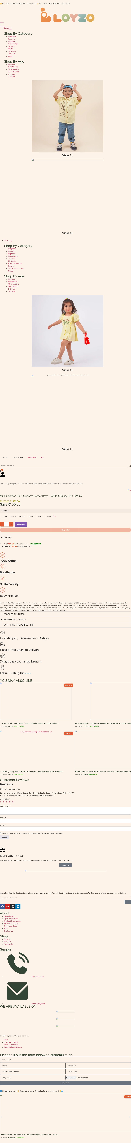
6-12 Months (26, 484)
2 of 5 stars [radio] (4, 801)
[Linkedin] (17, 906)
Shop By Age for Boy (13, 484)
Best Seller (32, 457)
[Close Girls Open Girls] (10, 241)
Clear (54, 516)
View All (67, 155)
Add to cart (21, 524)
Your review (5, 806)
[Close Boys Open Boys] (10, 28)
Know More (28, 673)
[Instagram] (12, 906)
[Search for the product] (130, 466)
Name (3, 818)
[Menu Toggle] (2, 24)
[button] (1, 1117)
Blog (42, 457)
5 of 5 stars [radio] (13, 801)
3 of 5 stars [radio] (7, 801)
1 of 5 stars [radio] (1, 801)
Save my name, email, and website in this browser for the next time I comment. (32, 833)
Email (3, 825)
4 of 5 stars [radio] (10, 801)
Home (2, 484)
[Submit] (128, 902)
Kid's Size (5, 511)
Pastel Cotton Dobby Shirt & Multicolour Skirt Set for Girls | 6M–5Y (30, 1135)
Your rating (5, 799)
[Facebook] (2, 906)
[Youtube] (7, 906)
